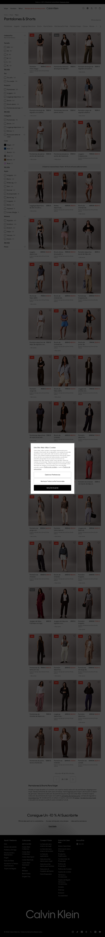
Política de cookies (50, 467)
